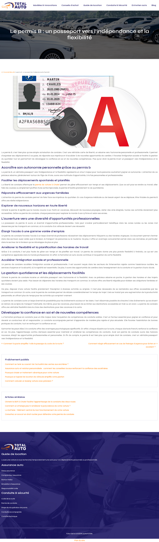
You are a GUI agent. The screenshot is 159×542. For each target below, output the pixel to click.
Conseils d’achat (70, 5)
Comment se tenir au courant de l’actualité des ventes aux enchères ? (36, 364)
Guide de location (92, 5)
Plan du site (79, 540)
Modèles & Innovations (45, 5)
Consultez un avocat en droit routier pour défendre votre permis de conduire (39, 414)
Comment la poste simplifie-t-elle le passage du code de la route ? (33, 343)
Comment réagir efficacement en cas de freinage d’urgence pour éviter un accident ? (122, 345)
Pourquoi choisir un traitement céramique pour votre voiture (32, 372)
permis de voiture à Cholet (47, 184)
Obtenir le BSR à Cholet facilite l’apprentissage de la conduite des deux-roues (40, 401)
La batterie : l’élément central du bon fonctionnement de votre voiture (37, 410)
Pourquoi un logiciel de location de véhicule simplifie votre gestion (34, 376)
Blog (154, 5)
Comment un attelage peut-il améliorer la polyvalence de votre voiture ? (37, 406)
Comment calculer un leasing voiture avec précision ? (29, 381)
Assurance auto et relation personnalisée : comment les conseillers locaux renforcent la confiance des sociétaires (56, 368)
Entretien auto (139, 5)
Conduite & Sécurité (116, 5)
